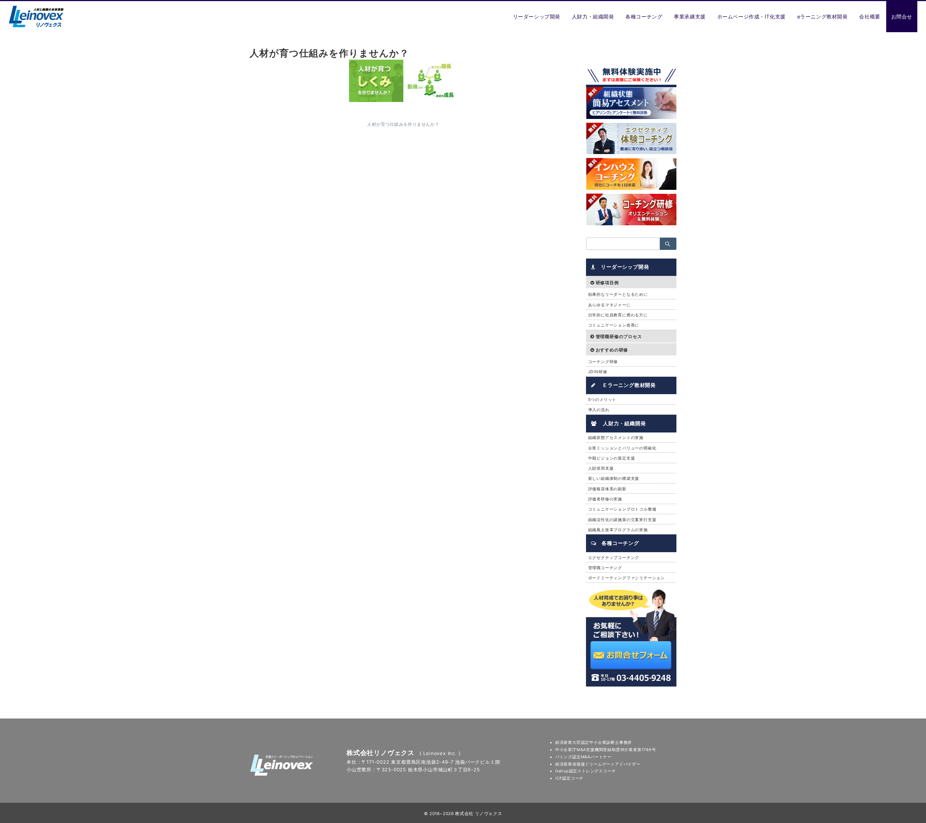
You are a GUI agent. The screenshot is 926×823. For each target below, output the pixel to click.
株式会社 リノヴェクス (478, 813)
